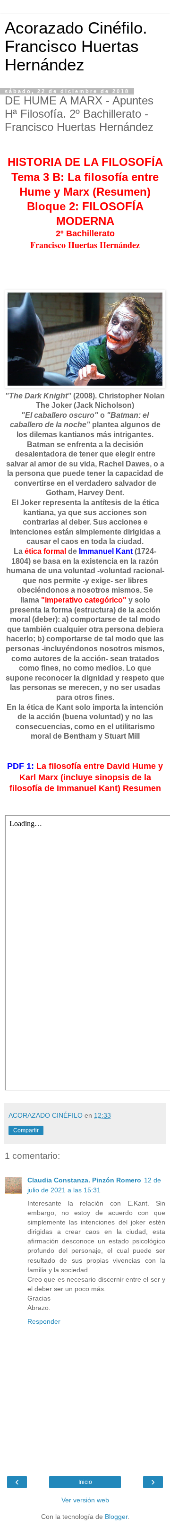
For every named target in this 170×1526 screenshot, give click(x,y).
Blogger (116, 1516)
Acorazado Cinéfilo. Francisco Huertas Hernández (76, 46)
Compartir (26, 1130)
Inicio (85, 1482)
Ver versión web (85, 1500)
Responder (43, 1321)
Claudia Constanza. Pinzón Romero (84, 1180)
